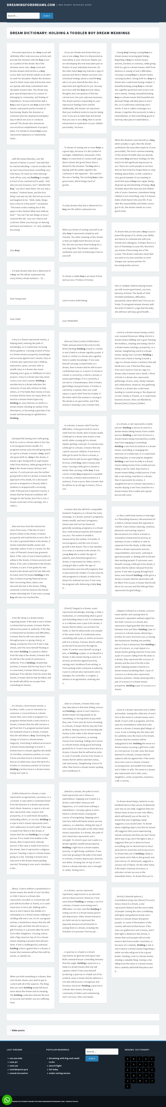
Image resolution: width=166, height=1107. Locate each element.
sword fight (55, 1065)
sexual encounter (19, 1073)
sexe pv (14, 1061)
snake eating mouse (59, 1073)
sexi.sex (14, 1065)
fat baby (53, 1069)
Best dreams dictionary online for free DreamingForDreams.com (36, 1101)
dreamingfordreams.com (31, 4)
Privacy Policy (72, 1101)
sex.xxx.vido (16, 1058)
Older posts (18, 1030)
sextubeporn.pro (19, 1069)
